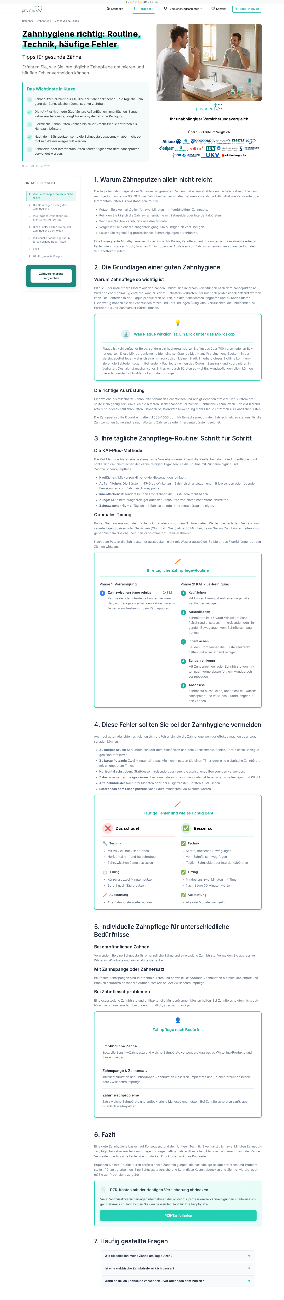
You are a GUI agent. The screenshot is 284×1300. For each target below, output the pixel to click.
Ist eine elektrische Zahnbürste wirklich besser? (178, 1268)
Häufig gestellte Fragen (45, 256)
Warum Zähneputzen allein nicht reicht (51, 196)
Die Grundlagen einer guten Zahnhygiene (48, 207)
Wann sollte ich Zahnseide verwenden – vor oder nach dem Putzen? (178, 1281)
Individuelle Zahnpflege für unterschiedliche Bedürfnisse (50, 239)
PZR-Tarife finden (178, 1215)
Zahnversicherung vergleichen (51, 275)
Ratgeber (145, 8)
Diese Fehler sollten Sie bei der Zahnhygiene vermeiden (50, 228)
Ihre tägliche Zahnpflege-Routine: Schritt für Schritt (49, 217)
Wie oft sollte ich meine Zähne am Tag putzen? (178, 1256)
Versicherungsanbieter (184, 8)
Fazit (34, 248)
